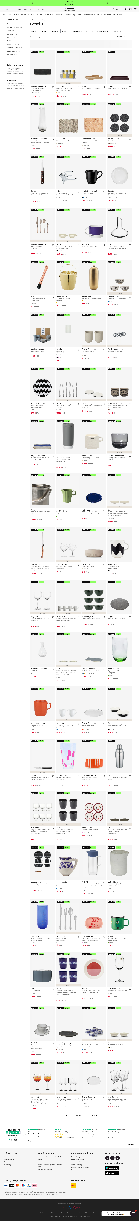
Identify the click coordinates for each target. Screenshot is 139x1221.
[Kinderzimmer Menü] (124, 15)
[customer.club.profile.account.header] (125, 9)
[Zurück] (32, 3)
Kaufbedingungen (45, 1213)
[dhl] (73, 1185)
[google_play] (112, 1168)
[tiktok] (117, 1158)
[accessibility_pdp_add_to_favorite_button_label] (53, 87)
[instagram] (112, 1158)
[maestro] (23, 1185)
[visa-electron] (28, 1185)
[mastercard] (17, 1185)
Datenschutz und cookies (70, 1213)
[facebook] (107, 1158)
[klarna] (34, 1185)
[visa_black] (11, 1185)
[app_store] (112, 1173)
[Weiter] (107, 3)
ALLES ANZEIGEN (130, 1145)
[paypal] (6, 1185)
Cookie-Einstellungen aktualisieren (88, 1212)
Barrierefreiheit (56, 1213)
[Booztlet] (69, 9)
